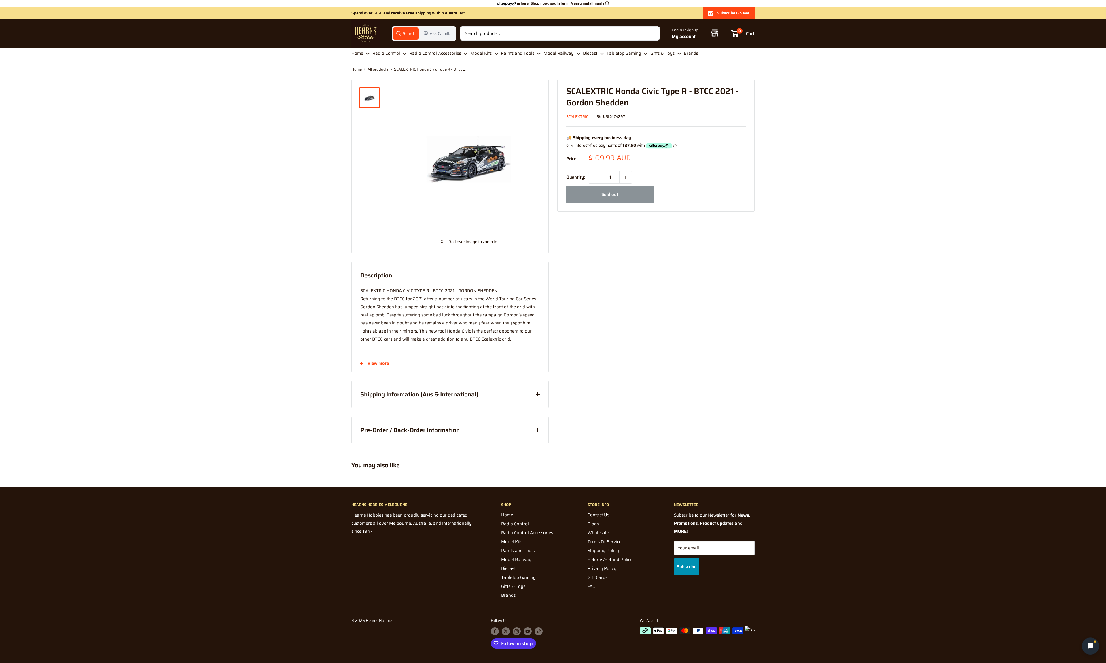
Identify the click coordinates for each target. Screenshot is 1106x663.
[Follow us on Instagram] (517, 631)
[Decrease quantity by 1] (595, 177)
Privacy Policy (602, 568)
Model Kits (481, 53)
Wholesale (598, 532)
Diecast (590, 53)
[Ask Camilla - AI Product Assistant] (1090, 647)
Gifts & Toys (662, 53)
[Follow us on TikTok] (539, 631)
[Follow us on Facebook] (495, 631)
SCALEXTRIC (577, 117)
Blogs (593, 523)
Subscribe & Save (733, 13)
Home (357, 53)
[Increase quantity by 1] (626, 177)
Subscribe (686, 566)
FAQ (592, 586)
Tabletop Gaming (624, 53)
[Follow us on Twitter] (506, 631)
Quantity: (575, 177)
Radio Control (386, 53)
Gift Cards (597, 577)
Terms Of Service (604, 541)
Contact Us (598, 514)
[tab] (406, 33)
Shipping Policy (603, 550)
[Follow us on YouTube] (528, 631)
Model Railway (558, 53)
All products (378, 69)
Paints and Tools (517, 53)
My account (684, 36)
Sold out (609, 194)
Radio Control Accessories (435, 53)
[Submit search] (652, 33)
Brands (691, 53)
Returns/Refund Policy (610, 559)
